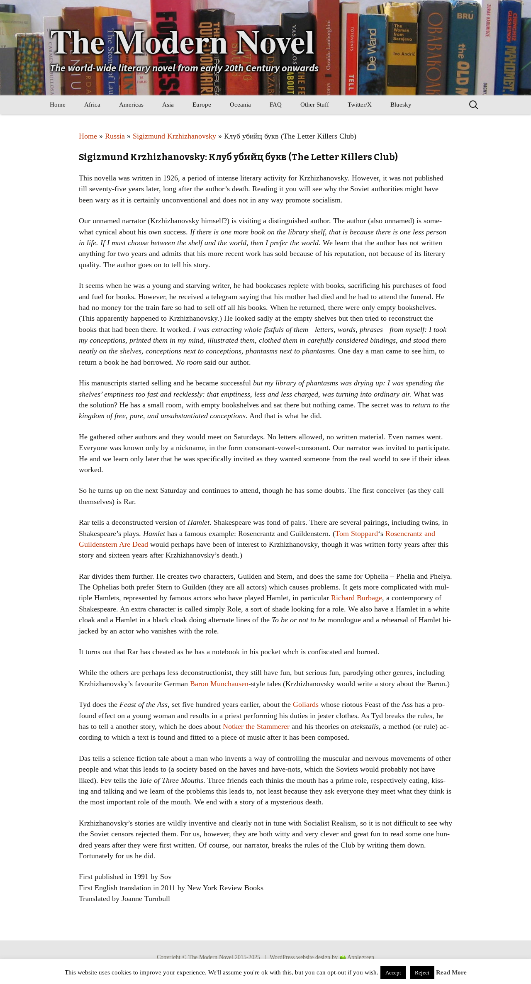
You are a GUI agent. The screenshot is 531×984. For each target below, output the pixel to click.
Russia (115, 136)
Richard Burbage (356, 598)
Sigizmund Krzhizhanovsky (174, 136)
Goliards (306, 704)
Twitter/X (360, 104)
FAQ (276, 104)
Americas (131, 104)
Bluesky (401, 104)
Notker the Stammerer (256, 726)
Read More (451, 972)
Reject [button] (422, 972)
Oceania (240, 104)
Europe (201, 104)
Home (58, 104)
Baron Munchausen (219, 684)
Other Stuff (314, 104)
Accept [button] (393, 972)
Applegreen (360, 957)
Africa (92, 104)
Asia (168, 104)
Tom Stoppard (356, 533)
